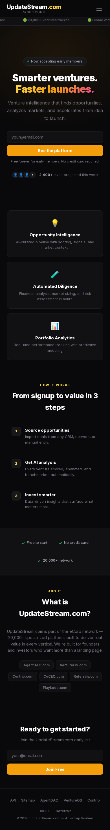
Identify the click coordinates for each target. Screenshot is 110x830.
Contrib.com (22, 676)
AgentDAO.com (36, 665)
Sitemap (28, 800)
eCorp (75, 818)
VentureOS (73, 800)
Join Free (55, 769)
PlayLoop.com (55, 688)
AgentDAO (49, 800)
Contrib (93, 800)
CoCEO (44, 811)
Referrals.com (86, 676)
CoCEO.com (53, 676)
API (13, 800)
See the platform (55, 150)
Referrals (64, 811)
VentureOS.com (73, 665)
